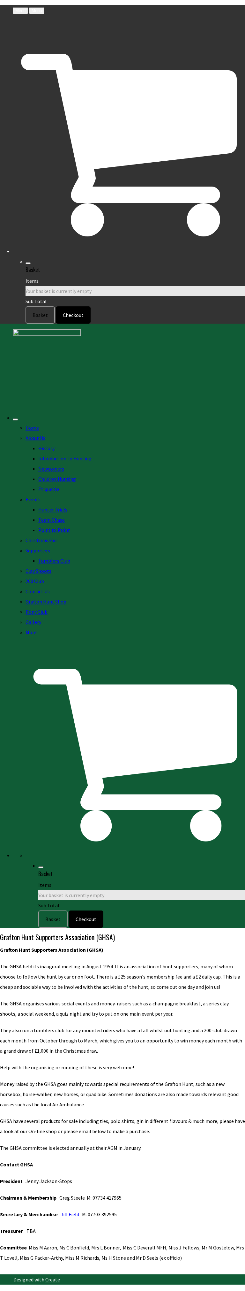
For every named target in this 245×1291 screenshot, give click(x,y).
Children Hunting (57, 479)
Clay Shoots (38, 571)
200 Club (35, 581)
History (46, 448)
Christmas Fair (41, 540)
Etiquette (48, 489)
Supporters (38, 550)
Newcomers (51, 468)
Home (32, 428)
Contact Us (38, 591)
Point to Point (54, 530)
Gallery (33, 622)
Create (52, 1279)
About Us (35, 438)
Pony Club (37, 612)
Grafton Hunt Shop (46, 601)
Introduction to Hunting (65, 458)
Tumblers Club (54, 560)
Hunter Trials (52, 509)
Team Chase (51, 520)
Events (33, 499)
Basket (40, 315)
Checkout (73, 315)
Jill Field (70, 1214)
